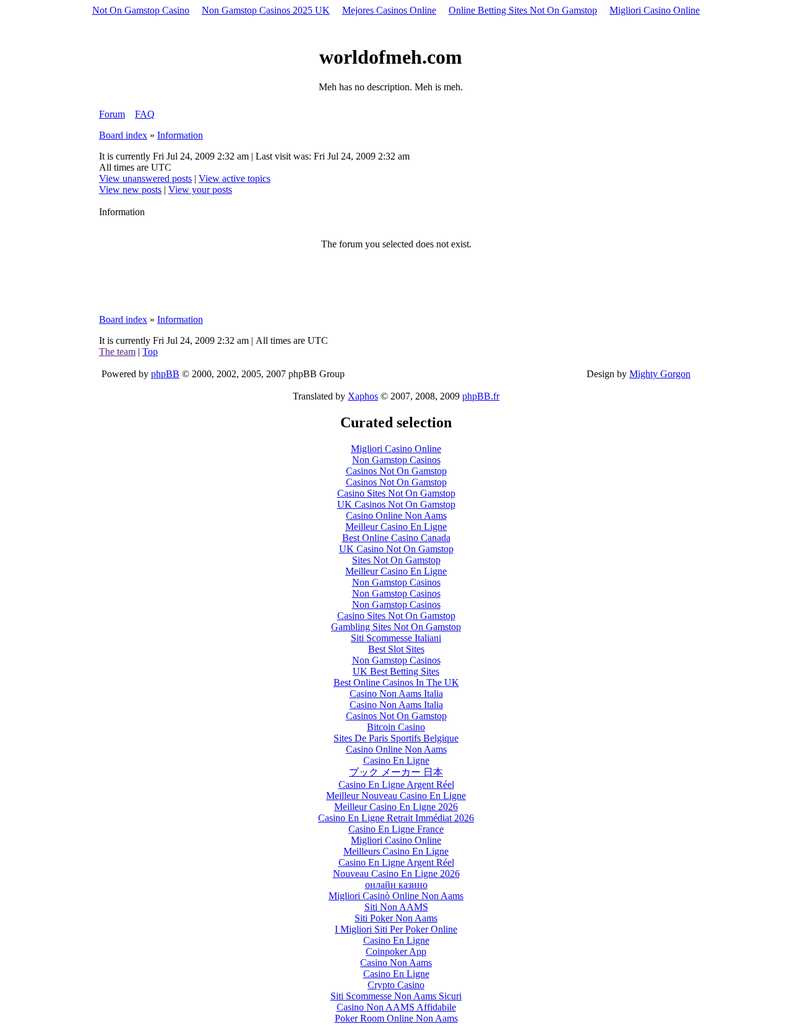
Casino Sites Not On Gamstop (396, 493)
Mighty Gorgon (660, 374)
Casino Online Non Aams (396, 515)
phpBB (165, 374)
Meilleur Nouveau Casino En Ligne (396, 795)
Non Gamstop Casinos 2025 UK (266, 10)
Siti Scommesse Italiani (396, 638)
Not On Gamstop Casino (140, 10)
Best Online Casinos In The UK (396, 682)
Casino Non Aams (396, 962)
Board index (123, 135)
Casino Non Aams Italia (396, 693)
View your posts (200, 189)
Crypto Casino (396, 985)
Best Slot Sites (396, 649)
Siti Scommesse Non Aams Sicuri (396, 996)
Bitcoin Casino (396, 727)
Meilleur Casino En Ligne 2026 (396, 806)
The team (117, 351)
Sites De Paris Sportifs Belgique (396, 738)
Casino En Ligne (396, 760)
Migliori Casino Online (654, 10)
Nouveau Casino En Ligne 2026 (396, 873)
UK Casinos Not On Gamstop (396, 504)
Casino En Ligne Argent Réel (396, 784)
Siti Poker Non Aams (396, 918)
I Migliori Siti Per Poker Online (396, 929)
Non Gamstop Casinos (396, 460)
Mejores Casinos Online (389, 10)
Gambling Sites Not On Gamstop (396, 627)
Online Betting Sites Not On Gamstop (523, 10)
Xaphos (363, 396)
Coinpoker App (396, 951)
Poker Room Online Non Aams (396, 1018)
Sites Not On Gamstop (396, 560)
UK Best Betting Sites (396, 671)
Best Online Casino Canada (396, 537)
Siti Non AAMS (396, 907)
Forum (112, 114)
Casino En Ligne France (396, 829)
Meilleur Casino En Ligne (396, 526)
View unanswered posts (145, 178)
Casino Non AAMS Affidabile (396, 1007)
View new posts (130, 189)
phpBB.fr (480, 396)
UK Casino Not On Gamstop (396, 549)
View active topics (234, 178)
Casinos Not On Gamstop (396, 471)
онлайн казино (396, 884)
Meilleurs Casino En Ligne (396, 851)
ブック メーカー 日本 (396, 772)
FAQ (145, 114)
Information (180, 135)
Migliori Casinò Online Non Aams (396, 896)
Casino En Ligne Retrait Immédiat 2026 (396, 818)
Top (150, 351)
